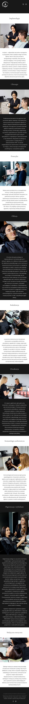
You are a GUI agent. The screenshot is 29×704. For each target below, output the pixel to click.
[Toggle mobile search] (23, 4)
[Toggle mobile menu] (26, 4)
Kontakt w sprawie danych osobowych (16, 698)
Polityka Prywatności (8, 696)
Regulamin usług (17, 696)
